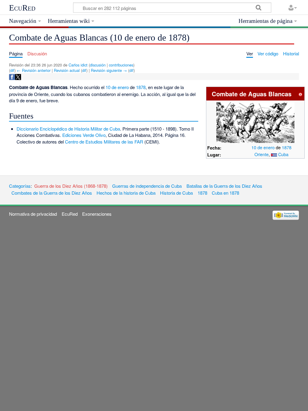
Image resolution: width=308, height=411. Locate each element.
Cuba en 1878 (225, 193)
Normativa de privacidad (33, 214)
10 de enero (263, 147)
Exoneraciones (97, 214)
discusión (98, 65)
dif (12, 70)
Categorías (20, 186)
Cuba (283, 154)
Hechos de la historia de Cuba (126, 193)
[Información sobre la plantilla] (300, 93)
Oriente (261, 154)
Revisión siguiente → (109, 70)
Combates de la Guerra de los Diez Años (51, 193)
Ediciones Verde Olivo (84, 135)
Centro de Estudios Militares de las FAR (104, 141)
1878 (286, 147)
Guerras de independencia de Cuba (147, 186)
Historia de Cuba (176, 193)
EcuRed (22, 7)
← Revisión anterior (34, 70)
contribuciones (121, 65)
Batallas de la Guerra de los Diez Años (224, 186)
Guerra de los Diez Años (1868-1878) (71, 186)
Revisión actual (67, 70)
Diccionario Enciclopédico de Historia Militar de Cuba (68, 128)
